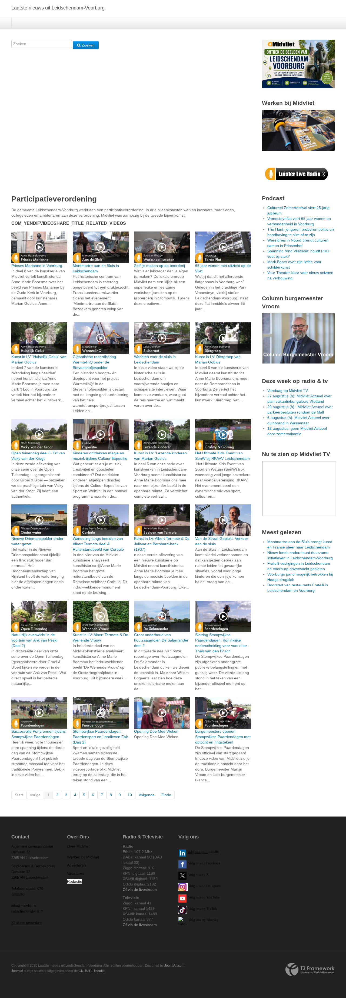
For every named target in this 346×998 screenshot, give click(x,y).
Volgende (147, 795)
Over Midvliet (78, 846)
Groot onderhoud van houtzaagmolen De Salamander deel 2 (161, 640)
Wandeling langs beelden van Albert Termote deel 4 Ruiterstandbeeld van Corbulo (98, 543)
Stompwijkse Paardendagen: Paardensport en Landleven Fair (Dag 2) (100, 736)
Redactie (74, 881)
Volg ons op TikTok (202, 909)
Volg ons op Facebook (204, 863)
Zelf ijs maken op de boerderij (159, 265)
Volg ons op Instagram (204, 886)
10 (130, 795)
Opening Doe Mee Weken (156, 731)
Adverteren (76, 865)
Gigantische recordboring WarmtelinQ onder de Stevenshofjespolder (94, 362)
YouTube (213, 897)
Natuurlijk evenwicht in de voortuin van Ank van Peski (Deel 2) (34, 640)
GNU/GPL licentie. (92, 971)
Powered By (310, 969)
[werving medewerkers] (298, 130)
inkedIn (203, 852)
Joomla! (17, 971)
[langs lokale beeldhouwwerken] (298, 63)
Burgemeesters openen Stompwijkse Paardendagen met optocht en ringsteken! (223, 736)
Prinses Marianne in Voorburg (36, 265)
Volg (192, 897)
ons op (200, 897)
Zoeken (88, 45)
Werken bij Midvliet (83, 857)
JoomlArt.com (174, 965)
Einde (166, 795)
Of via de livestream (140, 889)
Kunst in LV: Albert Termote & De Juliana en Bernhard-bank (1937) (161, 543)
